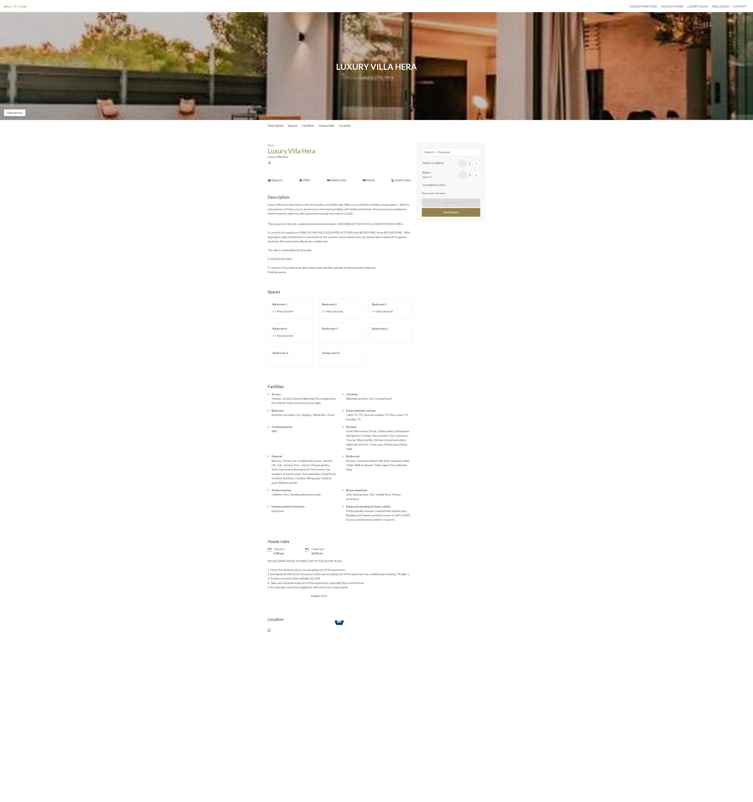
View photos (15, 112)
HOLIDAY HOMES (672, 6)
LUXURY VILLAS (698, 6)
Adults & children (433, 163)
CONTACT (740, 6)
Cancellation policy (434, 184)
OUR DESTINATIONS (643, 6)
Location (345, 125)
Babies (427, 172)
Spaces (292, 125)
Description (276, 125)
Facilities (308, 125)
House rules (327, 125)
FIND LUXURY (720, 6)
